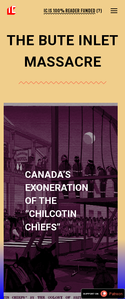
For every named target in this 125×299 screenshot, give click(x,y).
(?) (99, 10)
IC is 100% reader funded (69, 10)
